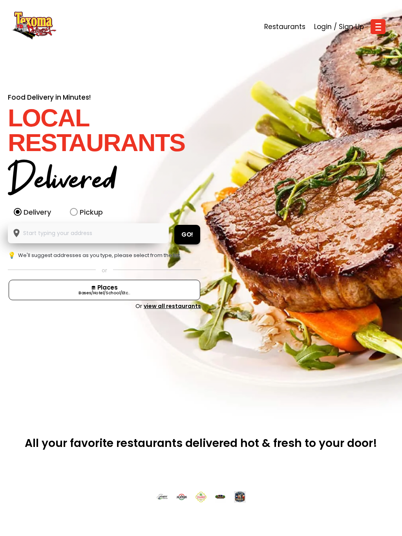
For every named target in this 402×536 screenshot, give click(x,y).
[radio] (18, 212)
